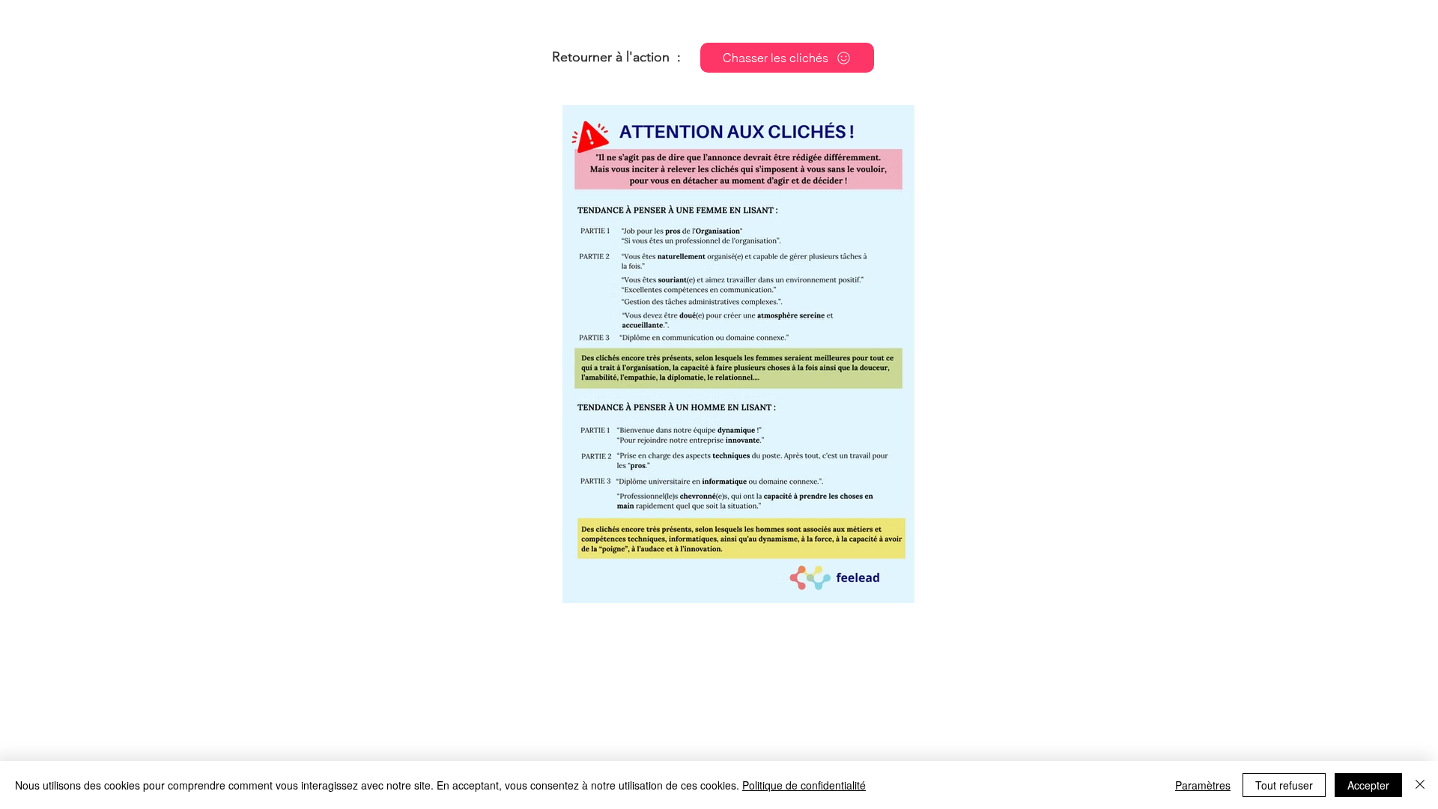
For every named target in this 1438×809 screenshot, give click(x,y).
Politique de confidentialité (804, 785)
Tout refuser (1284, 785)
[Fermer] (1420, 785)
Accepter (1368, 785)
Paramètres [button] (1203, 785)
